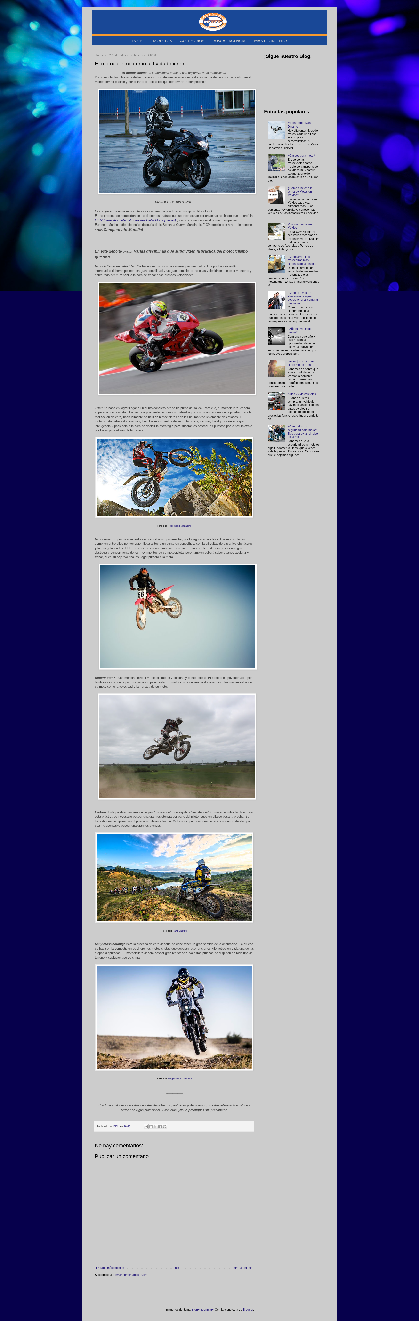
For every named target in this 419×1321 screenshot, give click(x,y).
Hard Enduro (180, 930)
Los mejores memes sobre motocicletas (301, 363)
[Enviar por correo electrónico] (146, 1126)
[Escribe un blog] (150, 1126)
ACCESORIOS (192, 40)
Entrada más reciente (110, 1268)
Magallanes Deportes (180, 1078)
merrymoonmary (202, 1309)
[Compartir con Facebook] (160, 1126)
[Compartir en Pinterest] (164, 1126)
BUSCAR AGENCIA (229, 40)
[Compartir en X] (155, 1126)
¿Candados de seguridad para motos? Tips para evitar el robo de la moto (303, 432)
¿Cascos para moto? (301, 155)
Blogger (248, 1309)
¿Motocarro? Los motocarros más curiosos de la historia (302, 260)
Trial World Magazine (180, 525)
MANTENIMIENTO (270, 40)
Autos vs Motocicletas (302, 394)
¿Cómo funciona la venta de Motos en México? (300, 191)
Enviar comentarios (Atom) (130, 1275)
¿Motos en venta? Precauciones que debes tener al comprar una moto (303, 298)
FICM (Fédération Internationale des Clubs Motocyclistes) (135, 220)
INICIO (138, 40)
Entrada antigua (242, 1268)
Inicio (177, 1268)
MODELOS (162, 40)
